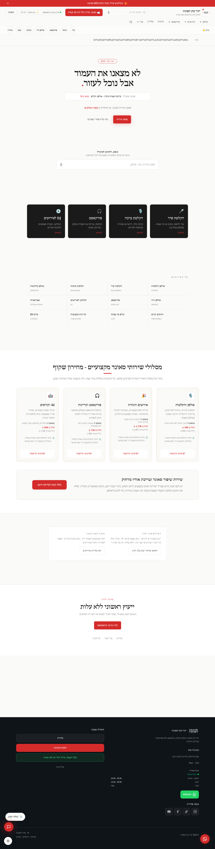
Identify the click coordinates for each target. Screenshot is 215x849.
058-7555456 (193, 750)
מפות (197, 763)
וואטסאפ (187, 794)
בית (196, 40)
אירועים (191, 22)
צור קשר (108, 638)
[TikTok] (186, 811)
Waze (191, 763)
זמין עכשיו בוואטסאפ (51, 12)
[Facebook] (177, 811)
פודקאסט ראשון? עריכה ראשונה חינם (107, 3)
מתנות (161, 21)
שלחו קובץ (60, 767)
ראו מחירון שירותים (92, 550)
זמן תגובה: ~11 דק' (30, 12)
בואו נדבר (84, 96)
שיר (73, 30)
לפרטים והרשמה (177, 453)
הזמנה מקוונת (60, 748)
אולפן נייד (40, 30)
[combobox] (126, 12)
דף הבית (96, 638)
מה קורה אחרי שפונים (98, 119)
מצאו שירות (122, 119)
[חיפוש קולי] (108, 12)
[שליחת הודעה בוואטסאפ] (205, 839)
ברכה (64, 30)
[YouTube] (169, 811)
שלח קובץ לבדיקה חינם (49, 484)
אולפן (205, 22)
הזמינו (11, 12)
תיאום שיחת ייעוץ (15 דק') (145, 550)
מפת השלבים (91, 107)
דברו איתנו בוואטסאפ (107, 625)
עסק (19, 30)
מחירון (150, 21)
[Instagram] (195, 811)
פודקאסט (175, 22)
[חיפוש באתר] (130, 22)
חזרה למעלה (21, 833)
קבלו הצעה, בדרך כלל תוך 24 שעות (60, 757)
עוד (141, 22)
